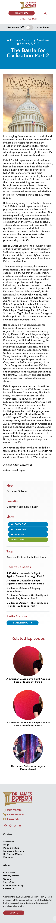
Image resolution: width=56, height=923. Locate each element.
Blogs (6, 845)
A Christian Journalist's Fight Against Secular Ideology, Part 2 (28, 680)
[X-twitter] (15, 825)
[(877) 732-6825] (20, 19)
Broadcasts (43, 40)
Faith (30, 557)
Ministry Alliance (11, 875)
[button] (28, 524)
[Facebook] (5, 825)
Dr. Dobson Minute (12, 854)
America (11, 557)
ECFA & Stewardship (13, 885)
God (36, 557)
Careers (7, 879)
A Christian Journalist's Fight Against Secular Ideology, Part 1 (28, 724)
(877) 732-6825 (29, 19)
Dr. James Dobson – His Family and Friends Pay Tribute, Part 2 (27, 597)
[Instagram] (10, 825)
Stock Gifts (8, 882)
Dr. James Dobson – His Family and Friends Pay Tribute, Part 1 (27, 604)
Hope (43, 557)
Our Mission (9, 872)
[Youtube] (20, 825)
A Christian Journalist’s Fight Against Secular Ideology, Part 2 (25, 575)
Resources (8, 857)
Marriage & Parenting (13, 851)
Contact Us (8, 888)
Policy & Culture (11, 848)
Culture (21, 557)
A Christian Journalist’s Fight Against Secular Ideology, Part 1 (25, 582)
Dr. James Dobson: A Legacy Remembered (23, 590)
